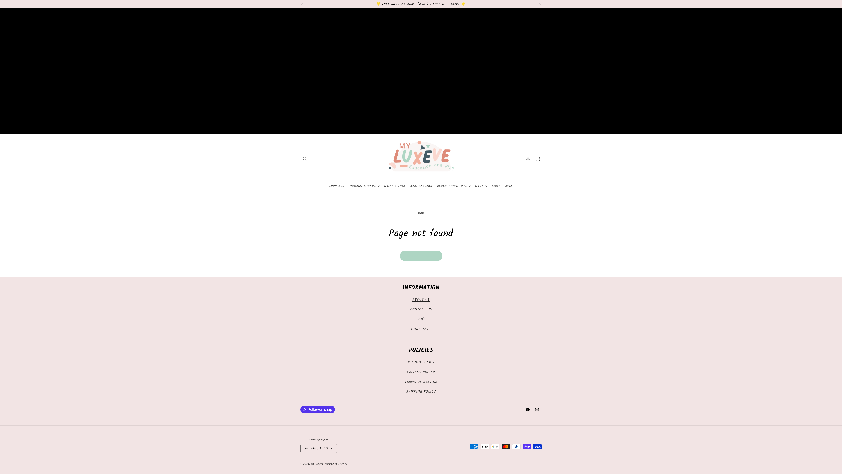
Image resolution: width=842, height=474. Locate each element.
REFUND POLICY (421, 362)
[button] (305, 159)
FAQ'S (421, 319)
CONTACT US (421, 309)
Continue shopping (421, 256)
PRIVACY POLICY (421, 372)
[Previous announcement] (302, 4)
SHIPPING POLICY (421, 391)
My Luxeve (317, 464)
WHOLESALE (421, 329)
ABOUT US (421, 299)
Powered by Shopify (336, 464)
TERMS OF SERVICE (421, 382)
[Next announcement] (540, 4)
